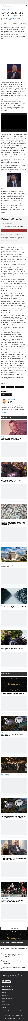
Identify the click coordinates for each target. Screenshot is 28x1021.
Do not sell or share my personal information (12, 1010)
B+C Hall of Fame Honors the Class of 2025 (14, 943)
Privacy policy (5, 992)
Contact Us (4, 1007)
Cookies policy (5, 995)
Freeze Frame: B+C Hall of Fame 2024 (14, 967)
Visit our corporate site (12, 976)
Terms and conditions (7, 986)
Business (3, 9)
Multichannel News (14, 18)
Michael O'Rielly (20, 387)
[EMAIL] (11, 402)
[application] (14, 122)
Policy (8, 9)
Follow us (16, 23)
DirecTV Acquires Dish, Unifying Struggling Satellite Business (12, 955)
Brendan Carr (10, 387)
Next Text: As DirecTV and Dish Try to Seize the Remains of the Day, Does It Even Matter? (14, 961)
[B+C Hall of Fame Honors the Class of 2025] (14, 938)
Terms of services (17, 234)
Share (5, 23)
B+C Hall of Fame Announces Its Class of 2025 (15, 949)
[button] (2, 6)
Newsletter (24, 23)
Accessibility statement (7, 998)
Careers (3, 1001)
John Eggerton (6, 18)
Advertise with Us (6, 1004)
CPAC (3, 387)
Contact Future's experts (7, 989)
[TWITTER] (9, 402)
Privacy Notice (19, 236)
